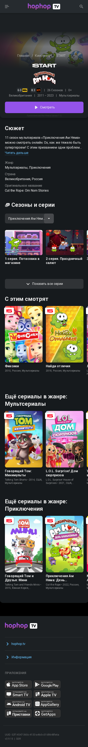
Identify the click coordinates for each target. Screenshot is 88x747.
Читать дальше (16, 153)
